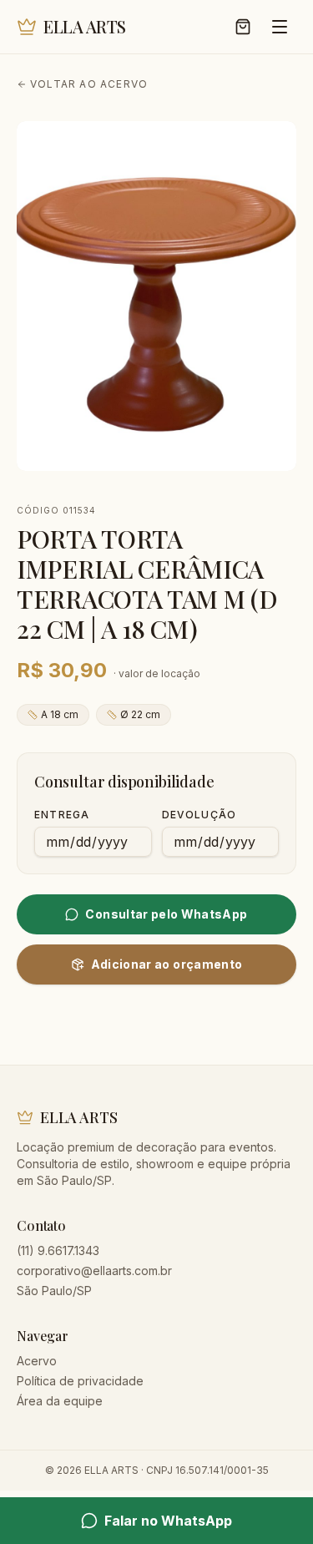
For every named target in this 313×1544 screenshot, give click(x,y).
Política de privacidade (80, 1381)
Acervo (37, 1361)
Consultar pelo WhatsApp (166, 914)
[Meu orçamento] (243, 26)
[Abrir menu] (279, 26)
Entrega (61, 814)
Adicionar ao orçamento (167, 964)
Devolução (199, 814)
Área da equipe (60, 1401)
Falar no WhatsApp (168, 1520)
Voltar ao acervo (89, 84)
